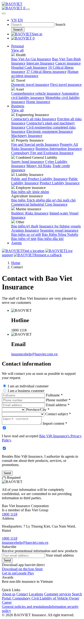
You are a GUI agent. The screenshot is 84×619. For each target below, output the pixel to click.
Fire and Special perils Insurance (35, 144)
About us (8, 594)
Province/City (37, 410)
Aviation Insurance (25, 230)
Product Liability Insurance (60, 183)
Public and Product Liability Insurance (39, 179)
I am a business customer (26, 391)
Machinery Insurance (26, 136)
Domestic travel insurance (30, 85)
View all (17, 50)
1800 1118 (9, 514)
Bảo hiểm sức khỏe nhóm (30, 192)
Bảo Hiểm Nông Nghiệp (60, 235)
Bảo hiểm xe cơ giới (26, 235)
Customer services (57, 594)
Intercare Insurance (40, 63)
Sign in (37, 34)
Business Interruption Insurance (58, 149)
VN (14, 20)
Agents (16, 243)
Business (17, 106)
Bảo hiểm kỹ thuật (24, 226)
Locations (36, 594)
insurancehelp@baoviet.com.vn (34, 354)
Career (7, 602)
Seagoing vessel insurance (59, 230)
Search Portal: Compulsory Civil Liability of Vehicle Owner (42, 596)
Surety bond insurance (27, 162)
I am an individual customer (28, 386)
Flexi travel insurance (66, 85)
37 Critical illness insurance (46, 72)
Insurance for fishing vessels (60, 226)
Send (7, 560)
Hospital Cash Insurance (29, 67)
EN (20, 20)
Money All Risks (38, 166)
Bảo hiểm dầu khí (50, 239)
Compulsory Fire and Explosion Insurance (42, 153)
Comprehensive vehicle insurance (36, 93)
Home (15, 263)
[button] (22, 569)
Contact (22, 594)
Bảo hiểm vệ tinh (23, 239)
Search (18, 29)
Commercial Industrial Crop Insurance (39, 204)
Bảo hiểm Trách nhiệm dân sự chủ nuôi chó (43, 200)
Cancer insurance (68, 63)
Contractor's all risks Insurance (33, 119)
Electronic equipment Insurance (49, 131)
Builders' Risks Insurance (30, 213)
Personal (17, 46)
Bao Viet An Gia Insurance (31, 59)
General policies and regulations (25, 607)
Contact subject (58, 414)
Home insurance (38, 102)
